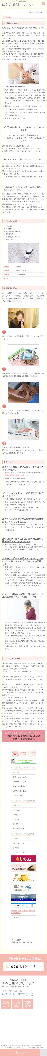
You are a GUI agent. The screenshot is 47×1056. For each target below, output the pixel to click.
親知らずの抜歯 (18, 828)
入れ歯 (15, 839)
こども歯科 (17, 810)
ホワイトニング (18, 843)
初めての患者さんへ (20, 791)
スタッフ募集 (18, 795)
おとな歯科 (17, 805)
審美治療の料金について (22, 786)
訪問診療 (16, 824)
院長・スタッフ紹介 (20, 777)
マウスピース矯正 (19, 852)
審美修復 (16, 848)
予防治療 (16, 819)
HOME (31, 12)
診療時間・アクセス (20, 782)
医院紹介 (16, 772)
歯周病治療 (17, 815)
